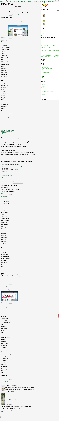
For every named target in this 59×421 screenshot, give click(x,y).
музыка (52, 52)
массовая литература (53, 51)
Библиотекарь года (57, 45)
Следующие (2, 412)
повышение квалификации (4, 132)
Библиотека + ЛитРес (4, 287)
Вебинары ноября (4, 160)
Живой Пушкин (43, 87)
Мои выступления (49, 1)
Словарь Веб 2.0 (42, 35)
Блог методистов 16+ (47, 94)
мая (42, 76)
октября (43, 73)
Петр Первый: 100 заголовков (48, 14)
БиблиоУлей (43, 95)
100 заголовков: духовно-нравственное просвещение (9, 307)
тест (41, 57)
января (43, 78)
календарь (48, 50)
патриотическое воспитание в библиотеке (53, 53)
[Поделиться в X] (10, 15)
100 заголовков (3, 114)
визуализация (47, 47)
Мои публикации (45, 1)
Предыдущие (34, 412)
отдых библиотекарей (45, 53)
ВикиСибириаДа (50, 47)
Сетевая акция (50, 56)
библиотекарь (54, 45)
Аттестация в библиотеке (35, 1)
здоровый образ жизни (57, 48)
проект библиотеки (44, 55)
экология (52, 57)
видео (45, 47)
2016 (42, 63)
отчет (47, 53)
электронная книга (3, 304)
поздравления (49, 54)
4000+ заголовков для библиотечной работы (16, 1)
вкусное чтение (53, 47)
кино (52, 50)
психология (55, 55)
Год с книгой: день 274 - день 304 (6, 382)
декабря (43, 65)
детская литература (47, 48)
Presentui (13, 130)
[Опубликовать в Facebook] (11, 15)
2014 (42, 64)
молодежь (51, 52)
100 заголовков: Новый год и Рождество (7, 197)
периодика (58, 53)
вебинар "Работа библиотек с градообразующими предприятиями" (12, 167)
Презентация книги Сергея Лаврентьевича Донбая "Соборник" (47, 91)
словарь (55, 56)
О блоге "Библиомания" (6, 1)
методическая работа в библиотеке (45, 52)
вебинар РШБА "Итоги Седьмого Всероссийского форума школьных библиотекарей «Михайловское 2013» (16, 166)
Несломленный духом (44, 84)
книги (54, 50)
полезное (7, 132)
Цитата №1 (2, 273)
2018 (42, 62)
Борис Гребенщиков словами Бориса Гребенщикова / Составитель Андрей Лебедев (13, 14)
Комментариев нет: (7, 131)
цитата (44, 57)
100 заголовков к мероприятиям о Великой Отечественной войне (49, 17)
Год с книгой (3, 411)
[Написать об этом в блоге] (9, 38)
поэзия (58, 54)
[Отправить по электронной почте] (9, 15)
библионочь (48, 45)
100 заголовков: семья (4, 41)
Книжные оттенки (43, 86)
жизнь (53, 48)
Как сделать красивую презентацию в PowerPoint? (9, 117)
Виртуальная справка (23, 1)
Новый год (55, 52)
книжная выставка (57, 50)
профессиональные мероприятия (5, 157)
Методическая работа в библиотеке (29, 1)
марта (43, 77)
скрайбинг (53, 56)
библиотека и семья (51, 45)
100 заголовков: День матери (45, 13)
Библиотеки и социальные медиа (40, 1)
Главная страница (2, 1)
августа (43, 74)
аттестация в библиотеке (43, 45)
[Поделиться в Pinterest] (11, 38)
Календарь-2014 (50, 50)
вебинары (42, 47)
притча (42, 55)
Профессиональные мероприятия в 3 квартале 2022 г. (47, 97)
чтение (50, 57)
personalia (47, 58)
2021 (42, 60)
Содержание (10, 1)
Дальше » (2, 193)
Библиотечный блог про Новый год (6, 17)
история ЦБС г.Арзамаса (45, 50)
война (55, 47)
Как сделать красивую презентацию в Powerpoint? (6, 130)
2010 (42, 80)
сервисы (48, 56)
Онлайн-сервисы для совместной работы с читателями (47, 85)
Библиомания (7, 4)
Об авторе (53, 1)
